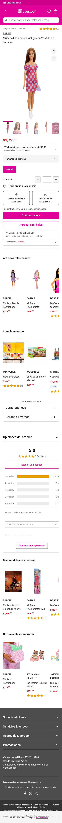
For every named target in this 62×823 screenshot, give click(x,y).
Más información (42, 818)
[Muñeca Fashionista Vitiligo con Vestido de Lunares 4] (37, 127)
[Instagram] (36, 793)
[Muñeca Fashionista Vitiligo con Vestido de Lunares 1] (8, 127)
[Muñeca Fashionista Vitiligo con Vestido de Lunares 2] (17, 127)
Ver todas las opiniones (32, 545)
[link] (13, 288)
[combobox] (32, 524)
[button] (47, 29)
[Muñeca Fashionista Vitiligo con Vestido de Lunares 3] (27, 127)
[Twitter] (30, 793)
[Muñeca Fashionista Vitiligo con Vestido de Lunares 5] (46, 127)
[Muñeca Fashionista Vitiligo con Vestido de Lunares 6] (56, 127)
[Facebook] (25, 793)
